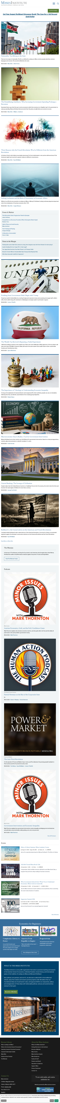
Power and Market (8, 757)
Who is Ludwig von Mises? (7, 1044)
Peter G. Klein (5, 235)
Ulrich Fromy (16, 63)
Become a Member (11, 992)
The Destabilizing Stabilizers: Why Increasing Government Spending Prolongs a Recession (28, 103)
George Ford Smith (12, 490)
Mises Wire (10, 63)
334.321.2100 (8, 1087)
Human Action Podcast (6, 1056)
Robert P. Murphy (14, 699)
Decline (51, 1100)
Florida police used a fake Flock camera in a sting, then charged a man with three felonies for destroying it (27, 244)
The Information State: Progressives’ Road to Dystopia (15, 215)
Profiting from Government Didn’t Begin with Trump (19, 295)
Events (3, 843)
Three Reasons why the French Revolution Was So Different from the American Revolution (28, 151)
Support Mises (53, 10)
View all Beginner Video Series (30, 952)
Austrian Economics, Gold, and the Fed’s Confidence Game (24, 628)
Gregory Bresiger (6, 230)
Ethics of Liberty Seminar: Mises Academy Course (35, 847)
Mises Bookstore (35, 1056)
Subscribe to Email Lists (37, 1063)
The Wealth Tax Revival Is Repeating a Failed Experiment (21, 342)
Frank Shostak (11, 443)
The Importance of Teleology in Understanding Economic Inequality (24, 390)
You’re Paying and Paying (8, 228)
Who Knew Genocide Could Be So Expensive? (13, 254)
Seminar (49, 849)
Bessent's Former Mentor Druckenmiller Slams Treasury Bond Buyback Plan (20, 251)
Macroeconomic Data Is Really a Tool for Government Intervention (24, 437)
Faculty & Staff (35, 1059)
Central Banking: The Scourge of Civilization (16, 483)
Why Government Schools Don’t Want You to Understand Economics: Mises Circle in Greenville (37, 883)
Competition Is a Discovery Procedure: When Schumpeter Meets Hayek (20, 220)
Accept (56, 1100)
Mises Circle (45, 886)
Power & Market (8, 212)
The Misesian (4, 1059)
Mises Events (34, 1051)
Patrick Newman (24, 699)
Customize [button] (3, 1100)
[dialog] (30, 1098)
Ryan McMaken (17, 160)
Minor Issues (6, 626)
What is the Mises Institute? (38, 1044)
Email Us (3, 1092)
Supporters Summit (34, 903)
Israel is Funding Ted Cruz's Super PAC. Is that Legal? (14, 247)
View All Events (55, 914)
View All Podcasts (51, 836)
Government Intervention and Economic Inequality (22, 826)
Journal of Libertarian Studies (8, 1051)
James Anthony (6, 217)
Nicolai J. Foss (5, 221)
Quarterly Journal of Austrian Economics (10, 1049)
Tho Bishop (13, 766)
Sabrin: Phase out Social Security (10, 224)
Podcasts (7, 569)
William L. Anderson (18, 111)
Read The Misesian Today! (12, 558)
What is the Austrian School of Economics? (11, 1047)
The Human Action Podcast (10, 692)
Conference (25, 903)
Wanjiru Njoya (11, 397)
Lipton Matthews (12, 350)
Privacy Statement (36, 1068)
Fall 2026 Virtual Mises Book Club (30, 865)
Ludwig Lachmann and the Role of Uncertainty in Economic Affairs (24, 198)
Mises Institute (5, 226)
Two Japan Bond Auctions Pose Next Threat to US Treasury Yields (17, 249)
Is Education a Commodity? (9, 233)
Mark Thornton (14, 635)
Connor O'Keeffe (12, 302)
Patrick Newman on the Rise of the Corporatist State (22, 694)
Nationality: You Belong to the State (13, 56)
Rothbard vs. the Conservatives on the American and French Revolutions (26, 530)
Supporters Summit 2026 (28, 899)
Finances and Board (36, 1061)
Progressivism (45, 938)
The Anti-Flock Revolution (13, 759)
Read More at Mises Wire (7, 541)
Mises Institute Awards (36, 1054)
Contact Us (34, 1070)
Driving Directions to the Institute (39, 1047)
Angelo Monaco (17, 206)
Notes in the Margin (9, 242)
